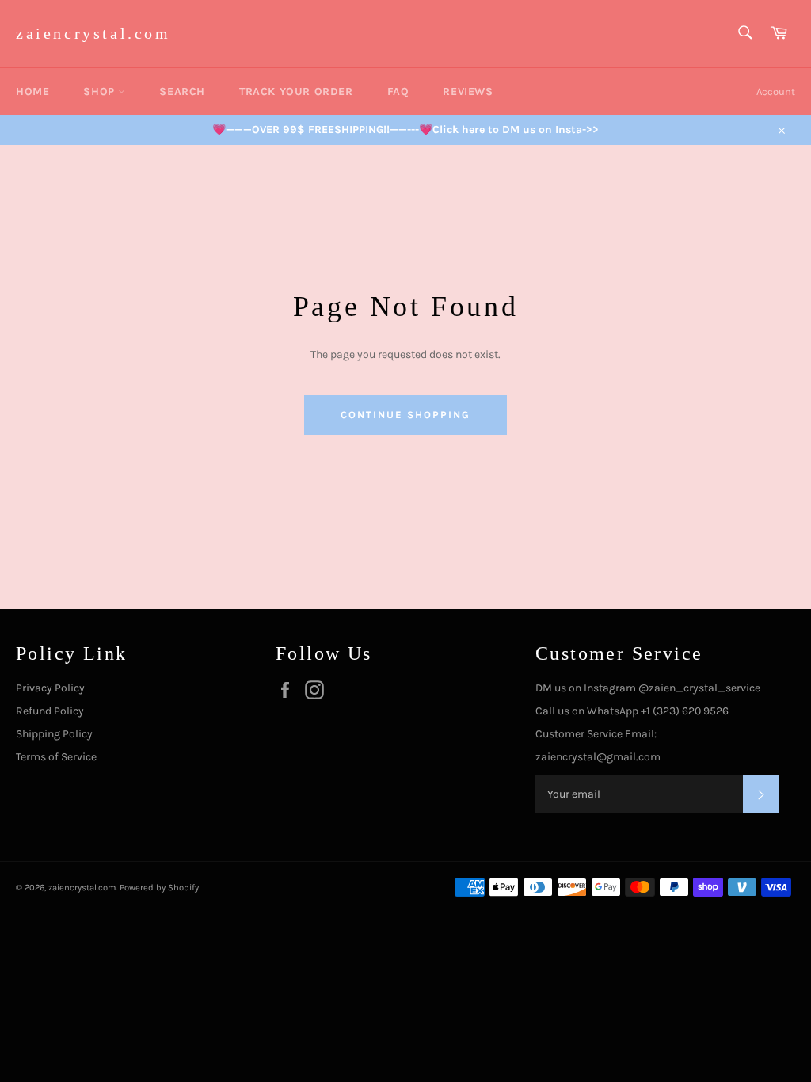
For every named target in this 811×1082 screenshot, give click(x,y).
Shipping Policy (54, 734)
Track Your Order (296, 91)
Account (775, 91)
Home (32, 91)
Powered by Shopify (159, 887)
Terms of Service (56, 757)
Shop (100, 91)
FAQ (398, 91)
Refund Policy (50, 711)
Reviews (468, 91)
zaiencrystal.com (93, 33)
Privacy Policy (50, 688)
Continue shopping (405, 415)
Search (182, 91)
